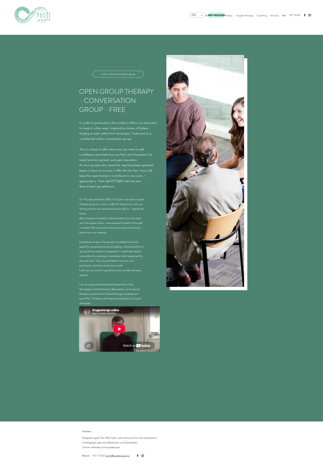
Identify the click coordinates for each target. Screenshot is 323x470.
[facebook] (304, 15)
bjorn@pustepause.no (117, 455)
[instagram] (309, 15)
